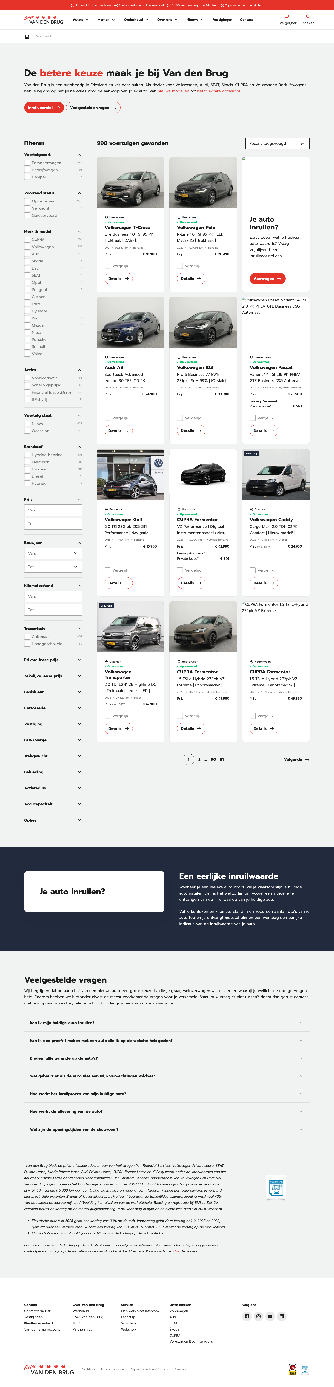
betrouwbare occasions (219, 91)
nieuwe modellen (173, 91)
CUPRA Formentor (197, 519)
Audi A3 (114, 367)
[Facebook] (247, 1316)
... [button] (205, 759)
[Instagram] (258, 1316)
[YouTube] (270, 1316)
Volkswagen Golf (123, 519)
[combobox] (53, 510)
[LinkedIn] (281, 1316)
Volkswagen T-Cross (127, 227)
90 (213, 759)
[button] (297, 759)
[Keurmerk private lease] (276, 1188)
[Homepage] (27, 36)
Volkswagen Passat (271, 367)
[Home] (43, 20)
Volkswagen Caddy (271, 519)
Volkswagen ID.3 (195, 367)
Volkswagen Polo (196, 227)
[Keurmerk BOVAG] (293, 1369)
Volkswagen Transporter (118, 674)
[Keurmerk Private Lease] (305, 1369)
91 (222, 759)
